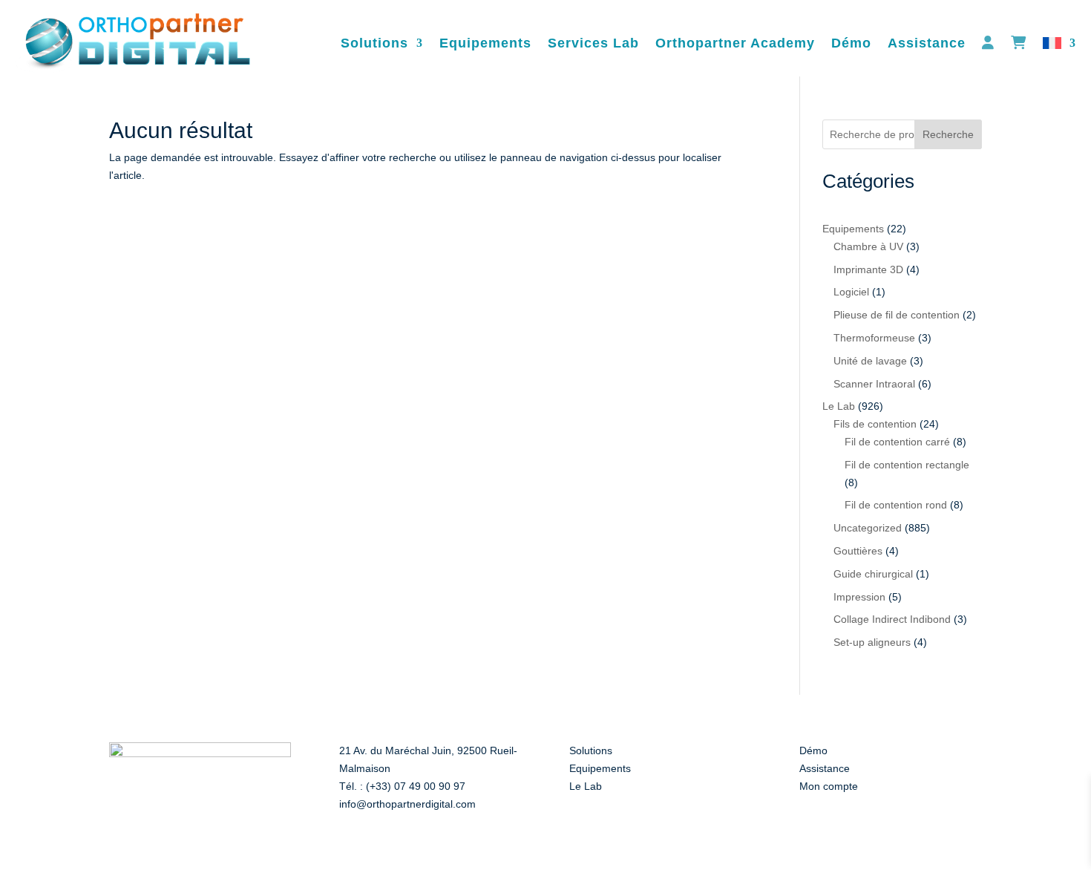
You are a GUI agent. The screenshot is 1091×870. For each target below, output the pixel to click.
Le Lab (585, 786)
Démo (851, 43)
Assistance (927, 43)
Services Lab (593, 43)
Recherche (948, 134)
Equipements (485, 43)
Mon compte (828, 786)
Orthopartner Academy (735, 43)
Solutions (374, 43)
